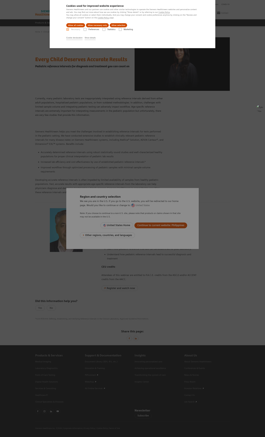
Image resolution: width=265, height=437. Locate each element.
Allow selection (118, 25)
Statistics (111, 29)
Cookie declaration (74, 38)
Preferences (93, 29)
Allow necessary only (97, 25)
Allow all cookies (75, 25)
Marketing (128, 29)
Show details (90, 38)
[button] (259, 108)
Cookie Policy (164, 12)
